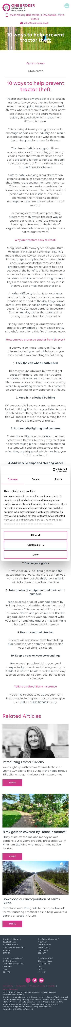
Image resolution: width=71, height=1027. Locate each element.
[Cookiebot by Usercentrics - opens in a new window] (52, 470)
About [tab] (58, 479)
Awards (51, 986)
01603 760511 (17, 15)
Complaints (21, 986)
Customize (33, 544)
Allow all (35, 535)
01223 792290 (32, 15)
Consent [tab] (13, 479)
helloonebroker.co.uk (35, 23)
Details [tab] (36, 479)
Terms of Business (10, 989)
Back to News (35, 63)
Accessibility (7, 986)
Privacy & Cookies (37, 986)
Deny (35, 554)
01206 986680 (49, 15)
